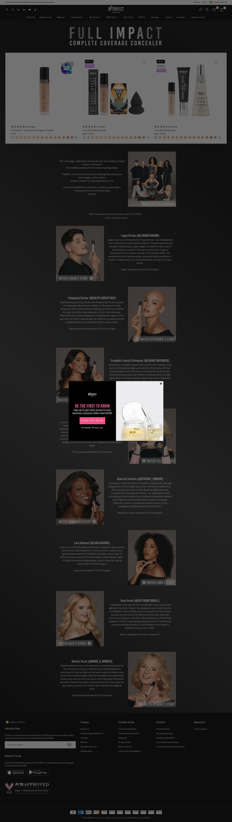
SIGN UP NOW (92, 420)
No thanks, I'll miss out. (92, 427)
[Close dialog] (161, 383)
